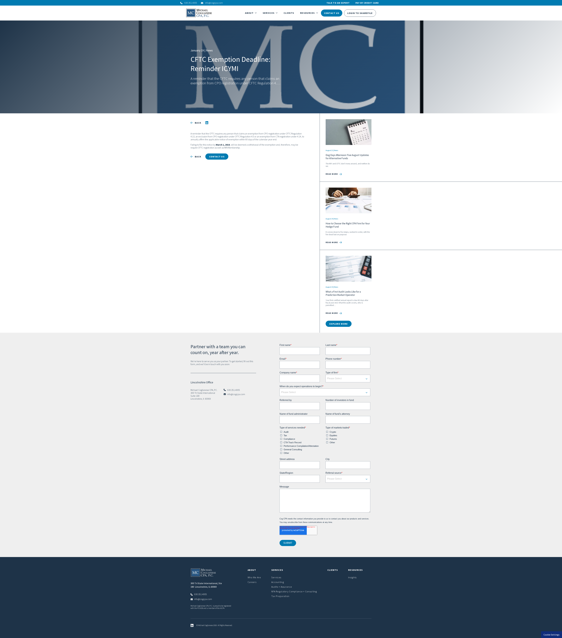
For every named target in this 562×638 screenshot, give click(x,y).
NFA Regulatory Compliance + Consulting (294, 591)
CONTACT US (331, 13)
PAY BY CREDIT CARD (367, 2)
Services (276, 577)
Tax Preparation (280, 596)
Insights (352, 577)
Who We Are (254, 577)
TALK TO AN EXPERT (338, 2)
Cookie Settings (552, 634)
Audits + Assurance (281, 586)
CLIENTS (289, 12)
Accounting (277, 582)
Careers (252, 582)
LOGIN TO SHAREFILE (360, 13)
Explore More (338, 323)
